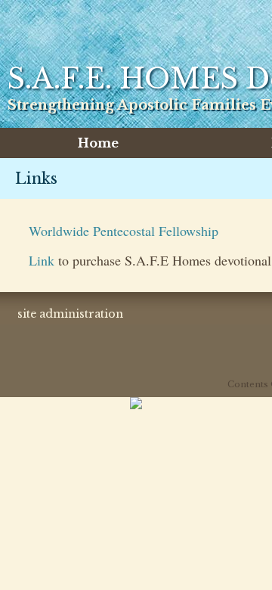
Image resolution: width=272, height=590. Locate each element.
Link (43, 260)
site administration (70, 314)
